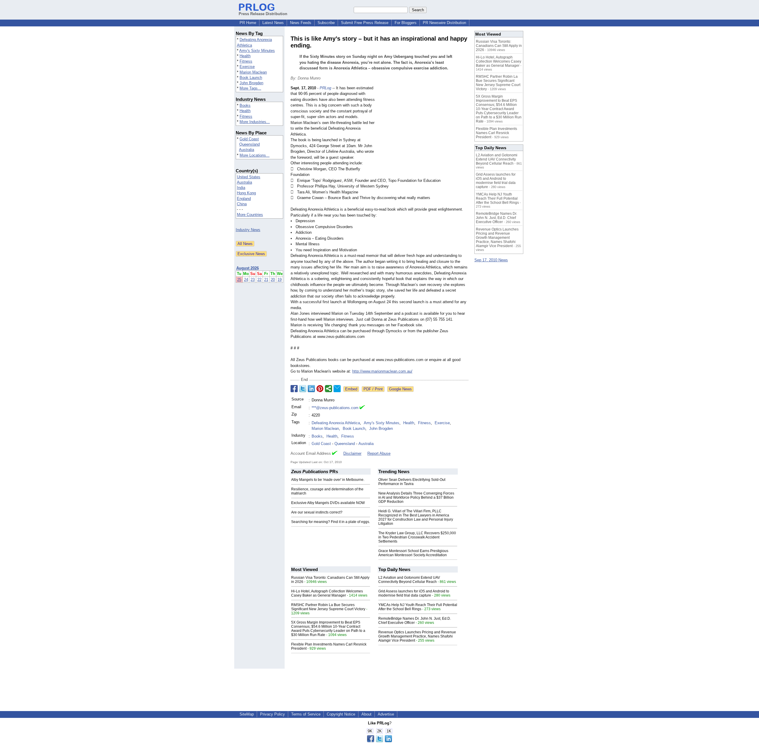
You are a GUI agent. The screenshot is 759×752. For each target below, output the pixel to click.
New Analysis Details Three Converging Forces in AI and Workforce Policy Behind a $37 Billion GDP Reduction (416, 497)
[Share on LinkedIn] (311, 388)
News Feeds (300, 22)
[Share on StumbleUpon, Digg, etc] (328, 388)
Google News (400, 389)
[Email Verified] (362, 408)
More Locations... (255, 155)
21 (266, 279)
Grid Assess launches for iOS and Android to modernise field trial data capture (413, 593)
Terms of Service (305, 714)
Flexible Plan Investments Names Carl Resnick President (496, 133)
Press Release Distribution (263, 14)
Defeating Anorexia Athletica (336, 423)
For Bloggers (406, 22)
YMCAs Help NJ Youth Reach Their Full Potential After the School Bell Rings (417, 607)
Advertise (386, 714)
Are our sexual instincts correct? (316, 512)
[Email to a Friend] (337, 388)
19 (280, 279)
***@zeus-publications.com (335, 408)
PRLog (325, 88)
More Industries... (255, 122)
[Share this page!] (379, 741)
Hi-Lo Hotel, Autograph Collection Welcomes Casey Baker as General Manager (327, 593)
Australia (246, 149)
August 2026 (247, 268)
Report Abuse (378, 453)
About (366, 714)
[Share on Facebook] (294, 388)
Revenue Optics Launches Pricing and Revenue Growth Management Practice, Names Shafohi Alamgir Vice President (417, 636)
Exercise (247, 66)
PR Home (248, 22)
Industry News (248, 230)
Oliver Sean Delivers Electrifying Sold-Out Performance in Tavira (411, 482)
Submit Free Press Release (364, 22)
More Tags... (250, 88)
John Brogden (251, 83)
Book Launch (251, 77)
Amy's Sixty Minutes (257, 50)
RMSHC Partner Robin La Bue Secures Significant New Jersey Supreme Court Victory (328, 607)
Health (245, 56)
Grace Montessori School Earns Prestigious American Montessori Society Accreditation (413, 553)
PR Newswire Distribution (444, 22)
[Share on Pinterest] (319, 388)
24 (246, 279)
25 (239, 279)
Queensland (249, 144)
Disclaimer (352, 453)
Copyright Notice (341, 714)
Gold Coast (249, 139)
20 (273, 279)
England (244, 198)
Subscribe (326, 22)
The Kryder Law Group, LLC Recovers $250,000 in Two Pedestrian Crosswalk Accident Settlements (417, 537)
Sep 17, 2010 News (491, 260)
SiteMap (247, 714)
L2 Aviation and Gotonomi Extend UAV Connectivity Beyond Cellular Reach (409, 579)
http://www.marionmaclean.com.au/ (382, 371)
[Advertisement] (424, 129)
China (242, 204)
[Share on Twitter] (302, 388)
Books (245, 105)
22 (259, 279)
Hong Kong (246, 193)
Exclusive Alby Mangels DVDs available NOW (328, 503)
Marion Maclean (253, 72)
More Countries (250, 214)
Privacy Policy (272, 714)
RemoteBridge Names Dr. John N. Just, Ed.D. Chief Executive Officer (414, 620)
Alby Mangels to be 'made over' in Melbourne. (327, 480)
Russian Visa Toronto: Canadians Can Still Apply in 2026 (499, 45)
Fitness (246, 61)
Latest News (273, 22)
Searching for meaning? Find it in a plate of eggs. (330, 522)
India (241, 187)
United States (248, 177)
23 (253, 279)
